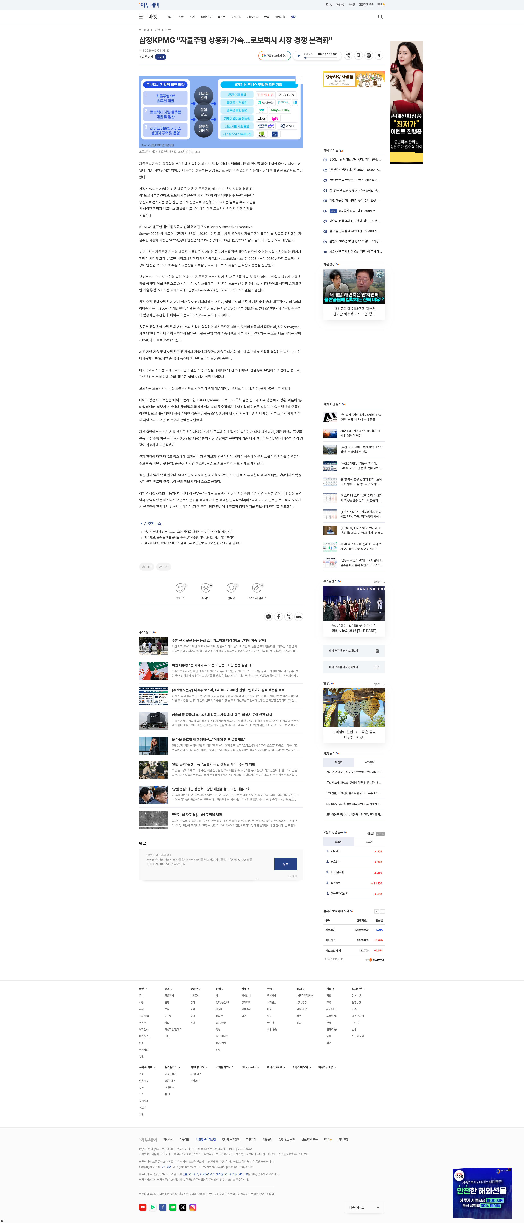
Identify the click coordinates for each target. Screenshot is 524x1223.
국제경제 (271, 995)
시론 (354, 1009)
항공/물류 (221, 1022)
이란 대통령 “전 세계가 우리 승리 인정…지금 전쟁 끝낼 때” (212, 665)
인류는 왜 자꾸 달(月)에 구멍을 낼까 (197, 815)
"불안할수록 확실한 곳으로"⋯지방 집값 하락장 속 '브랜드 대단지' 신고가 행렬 (376, 180)
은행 (167, 1002)
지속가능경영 (325, 1067)
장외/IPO (206, 16)
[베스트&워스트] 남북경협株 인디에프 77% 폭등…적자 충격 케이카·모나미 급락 (361, 516)
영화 (141, 1087)
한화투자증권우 (339, 893)
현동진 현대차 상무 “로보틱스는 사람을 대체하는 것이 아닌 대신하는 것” (188, 532)
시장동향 (194, 995)
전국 (328, 1022)
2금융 (168, 1015)
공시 (170, 16)
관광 (141, 1074)
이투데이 (144, 30)
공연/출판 (144, 1101)
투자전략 (236, 16)
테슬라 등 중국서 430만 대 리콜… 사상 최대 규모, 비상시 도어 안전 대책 (222, 715)
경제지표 (246, 1002)
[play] (298, 55)
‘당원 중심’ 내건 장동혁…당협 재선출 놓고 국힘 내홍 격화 (211, 789)
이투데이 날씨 (300, 1067)
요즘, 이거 (170, 1080)
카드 (167, 1022)
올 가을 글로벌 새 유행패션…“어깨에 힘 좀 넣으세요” (208, 740)
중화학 (219, 1015)
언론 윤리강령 (190, 1174)
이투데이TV (197, 1067)
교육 (328, 1002)
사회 (328, 988)
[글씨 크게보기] (379, 55)
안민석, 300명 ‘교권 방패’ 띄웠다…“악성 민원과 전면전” (364, 241)
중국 (269, 1015)
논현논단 (356, 995)
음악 (141, 1094)
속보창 (352, 4)
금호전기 (336, 861)
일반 (293, 16)
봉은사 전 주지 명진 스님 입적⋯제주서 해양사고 (358, 251)
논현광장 (356, 1002)
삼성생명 (336, 883)
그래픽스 (169, 1087)
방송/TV (143, 1080)
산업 (218, 988)
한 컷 (167, 1094)
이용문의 (267, 1139)
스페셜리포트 (223, 1067)
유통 (218, 1029)
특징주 (221, 16)
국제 (269, 988)
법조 (328, 995)
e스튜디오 (195, 1074)
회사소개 (168, 1139)
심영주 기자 (146, 57)
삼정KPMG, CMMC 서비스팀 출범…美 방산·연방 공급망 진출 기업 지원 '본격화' (192, 543)
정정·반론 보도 (287, 1139)
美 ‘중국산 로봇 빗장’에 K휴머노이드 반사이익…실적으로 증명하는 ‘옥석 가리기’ (378, 191)
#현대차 (146, 566)
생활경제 (246, 1009)
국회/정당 (302, 1002)
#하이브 (163, 566)
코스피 (338, 841)
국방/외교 (302, 1009)
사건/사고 (331, 1009)
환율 (266, 16)
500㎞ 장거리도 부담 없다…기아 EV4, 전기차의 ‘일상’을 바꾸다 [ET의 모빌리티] (379, 159)
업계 (192, 1002)
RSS (379, 4)
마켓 (152, 16)
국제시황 (280, 16)
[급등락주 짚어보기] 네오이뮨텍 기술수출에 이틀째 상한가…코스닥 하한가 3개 (361, 565)
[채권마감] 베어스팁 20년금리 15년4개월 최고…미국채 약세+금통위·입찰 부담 (360, 533)
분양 (192, 1015)
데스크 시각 (358, 1015)
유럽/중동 (272, 1029)
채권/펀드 (252, 16)
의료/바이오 (222, 1036)
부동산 (194, 988)
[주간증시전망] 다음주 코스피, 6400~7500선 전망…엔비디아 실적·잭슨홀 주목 (228, 690)
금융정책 (169, 995)
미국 (269, 1009)
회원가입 (340, 4)
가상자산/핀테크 (173, 1029)
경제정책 (246, 995)
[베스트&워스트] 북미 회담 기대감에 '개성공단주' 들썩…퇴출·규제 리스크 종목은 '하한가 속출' (361, 500)
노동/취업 (331, 1015)
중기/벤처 (221, 1042)
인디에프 (336, 851)
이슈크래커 (170, 1074)
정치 (299, 988)
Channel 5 (249, 1067)
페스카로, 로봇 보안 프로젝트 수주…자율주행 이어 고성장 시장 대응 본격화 (189, 537)
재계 (218, 995)
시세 (192, 16)
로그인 (329, 4)
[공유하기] (348, 55)
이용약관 (185, 1139)
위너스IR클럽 (274, 1067)
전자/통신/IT (222, 1002)
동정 (328, 1036)
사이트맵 (343, 1139)
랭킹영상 (194, 1080)
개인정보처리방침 (206, 1139)
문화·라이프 (145, 1067)
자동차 (219, 1009)
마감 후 (355, 1022)
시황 (181, 16)
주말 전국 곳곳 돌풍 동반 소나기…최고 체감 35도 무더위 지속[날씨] (219, 640)
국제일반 (271, 1002)
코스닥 (369, 841)
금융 (167, 988)
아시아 (270, 1022)
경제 (244, 988)
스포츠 (142, 1107)
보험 (167, 1009)
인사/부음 (331, 1029)
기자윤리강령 (207, 1174)
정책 (192, 1009)
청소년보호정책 (230, 1139)
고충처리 (251, 1139)
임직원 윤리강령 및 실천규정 (232, 1174)
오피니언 (357, 988)
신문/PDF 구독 (366, 4)
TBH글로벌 (337, 872)
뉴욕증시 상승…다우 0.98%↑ (353, 211)
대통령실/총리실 (305, 995)
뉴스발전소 (171, 1067)
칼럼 (354, 1029)
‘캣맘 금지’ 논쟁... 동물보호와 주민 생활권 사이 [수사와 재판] (214, 764)
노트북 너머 (358, 1036)
